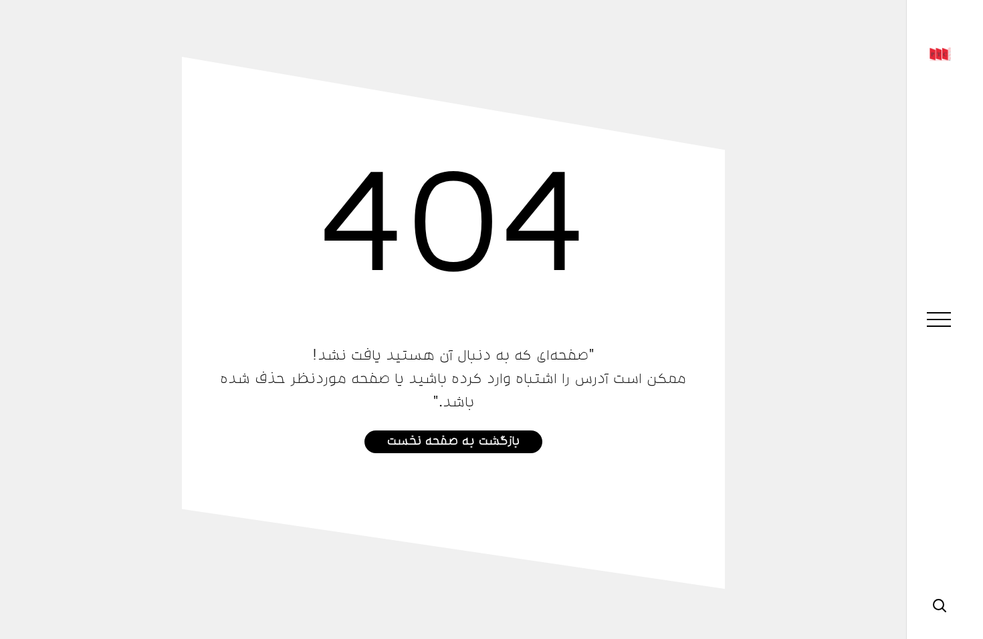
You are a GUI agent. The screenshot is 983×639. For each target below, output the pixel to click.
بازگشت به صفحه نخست (453, 439)
